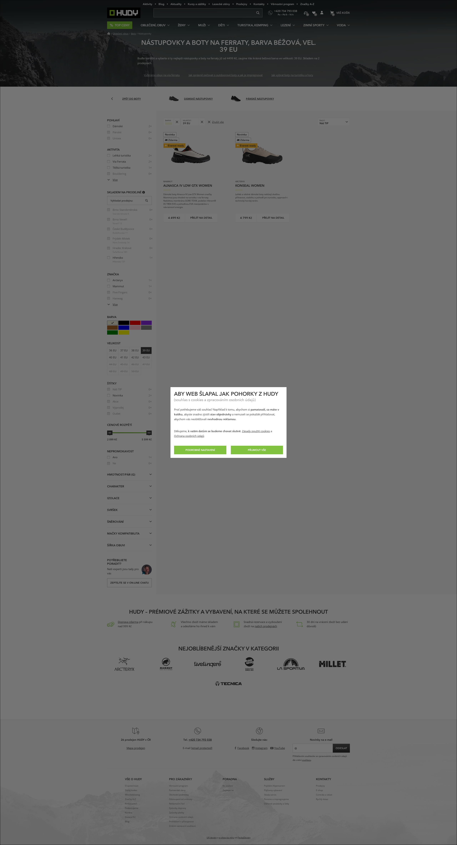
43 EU (146, 357)
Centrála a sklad (324, 794)
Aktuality (176, 4)
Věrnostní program (282, 4)
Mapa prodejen (136, 748)
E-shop (319, 790)
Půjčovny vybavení (273, 790)
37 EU (124, 350)
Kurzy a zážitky (197, 4)
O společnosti (131, 785)
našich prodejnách (266, 626)
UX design (212, 837)
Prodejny (241, 4)
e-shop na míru (226, 837)
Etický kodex (131, 790)
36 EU (112, 350)
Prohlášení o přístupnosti (181, 821)
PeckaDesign (244, 837)
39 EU (146, 350)
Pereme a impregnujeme (276, 799)
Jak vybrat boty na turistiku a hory (292, 75)
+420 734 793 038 (200, 739)
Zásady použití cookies (256, 431)
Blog (161, 4)
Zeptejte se (228, 790)
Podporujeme (131, 808)
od (109, 433)
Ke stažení (228, 785)
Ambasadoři (131, 803)
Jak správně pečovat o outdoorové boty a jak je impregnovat (226, 75)
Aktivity (147, 4)
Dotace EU (130, 817)
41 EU (124, 357)
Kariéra (128, 812)
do (149, 433)
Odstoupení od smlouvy (180, 799)
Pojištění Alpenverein (274, 785)
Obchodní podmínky (179, 794)
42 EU (135, 357)
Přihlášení (322, 12)
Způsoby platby (176, 812)
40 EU (112, 357)
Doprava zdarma (128, 622)
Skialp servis (270, 794)
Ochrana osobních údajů (189, 436)
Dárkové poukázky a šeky (276, 803)
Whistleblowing (132, 794)
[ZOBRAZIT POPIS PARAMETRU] (143, 192)
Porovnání (306, 12)
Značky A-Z (307, 4)
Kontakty (259, 4)
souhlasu (306, 760)
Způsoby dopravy (177, 808)
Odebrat (177, 122)
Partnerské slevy (177, 790)
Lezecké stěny (221, 4)
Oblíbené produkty (314, 12)
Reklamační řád (176, 803)
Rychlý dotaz (322, 799)
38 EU (135, 350)
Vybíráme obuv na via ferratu (162, 75)
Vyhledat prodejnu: (122, 200)
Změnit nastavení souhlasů (182, 826)
